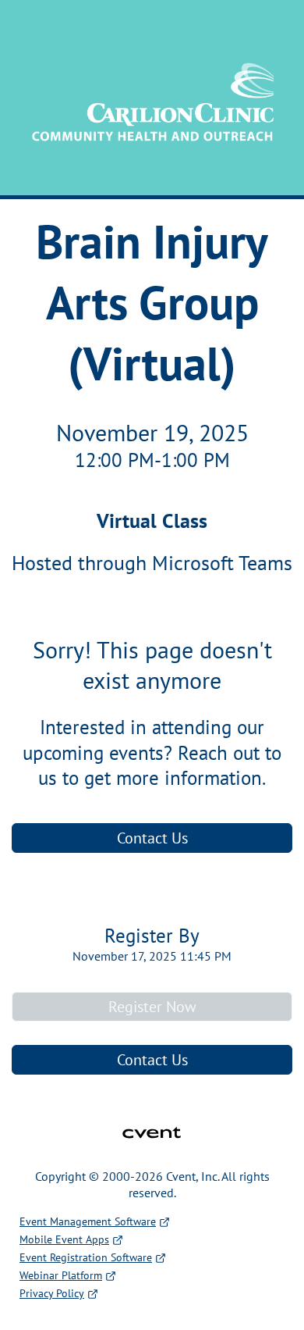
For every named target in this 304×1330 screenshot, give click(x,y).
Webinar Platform (60, 1275)
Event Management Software (87, 1221)
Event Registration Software (85, 1257)
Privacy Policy (51, 1293)
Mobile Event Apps (64, 1239)
